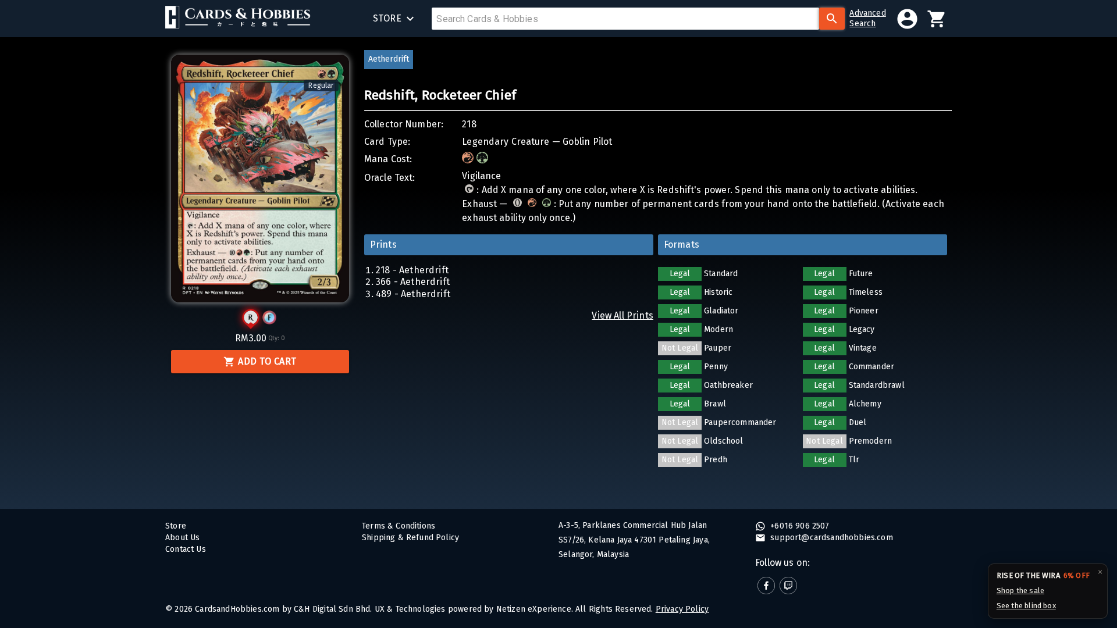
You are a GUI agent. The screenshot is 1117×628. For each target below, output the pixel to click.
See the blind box (1026, 605)
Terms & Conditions (398, 526)
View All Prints (622, 315)
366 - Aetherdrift (413, 281)
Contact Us (185, 549)
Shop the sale (1020, 590)
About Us (182, 538)
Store (175, 526)
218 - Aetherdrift (412, 270)
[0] (937, 19)
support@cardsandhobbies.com (830, 538)
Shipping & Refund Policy (410, 538)
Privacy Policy (682, 609)
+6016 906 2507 (799, 526)
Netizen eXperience (533, 609)
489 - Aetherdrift (413, 293)
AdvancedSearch (867, 18)
